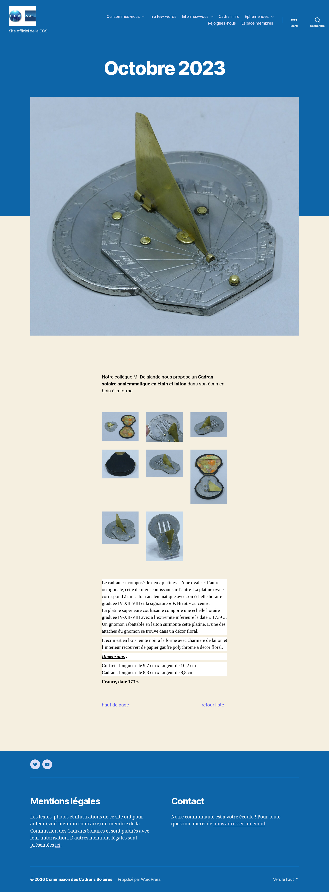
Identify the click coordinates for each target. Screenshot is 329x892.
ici (57, 845)
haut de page (115, 705)
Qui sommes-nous (123, 16)
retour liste (213, 705)
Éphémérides (257, 16)
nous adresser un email (239, 824)
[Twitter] (35, 764)
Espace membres (257, 23)
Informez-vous (195, 16)
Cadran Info (229, 16)
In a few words (163, 16)
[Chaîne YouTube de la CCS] (47, 764)
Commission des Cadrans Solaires (79, 879)
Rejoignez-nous (222, 23)
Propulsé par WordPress (139, 879)
